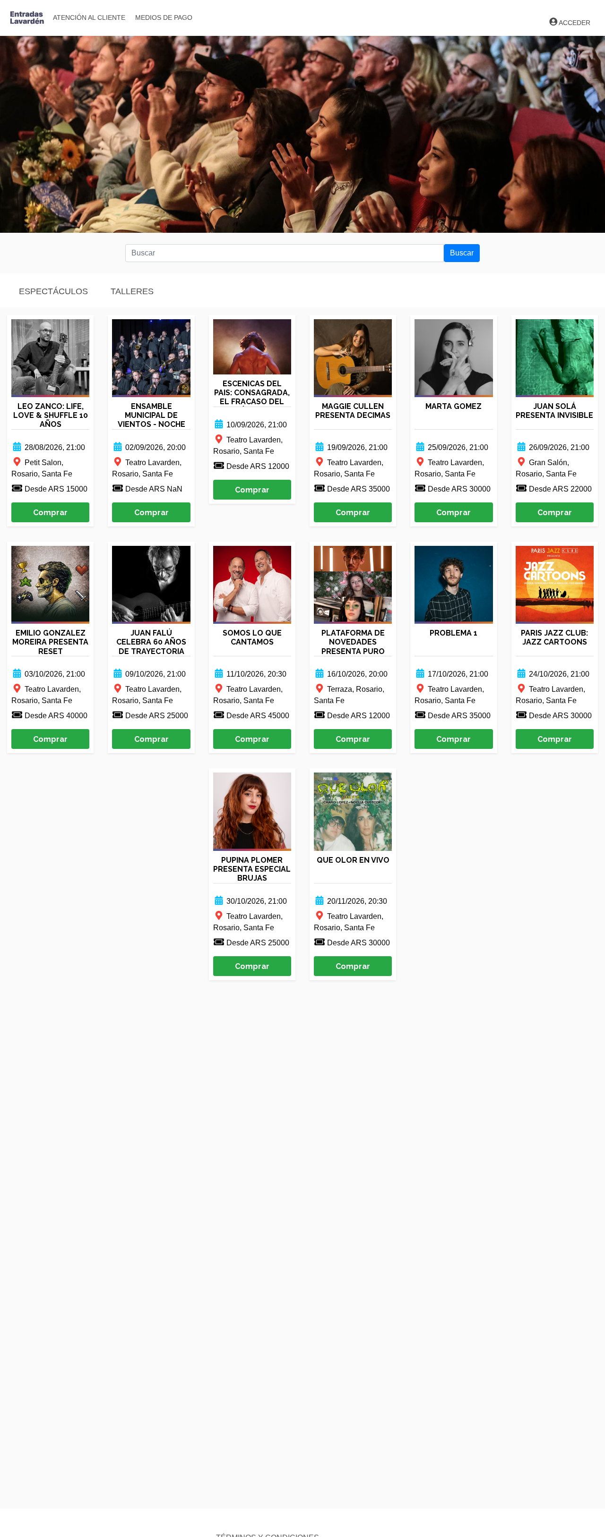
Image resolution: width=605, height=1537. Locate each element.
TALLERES (132, 291)
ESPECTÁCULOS (53, 291)
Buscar (462, 253)
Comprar (50, 512)
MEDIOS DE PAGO (163, 17)
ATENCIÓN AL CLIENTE (89, 17)
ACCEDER (574, 22)
